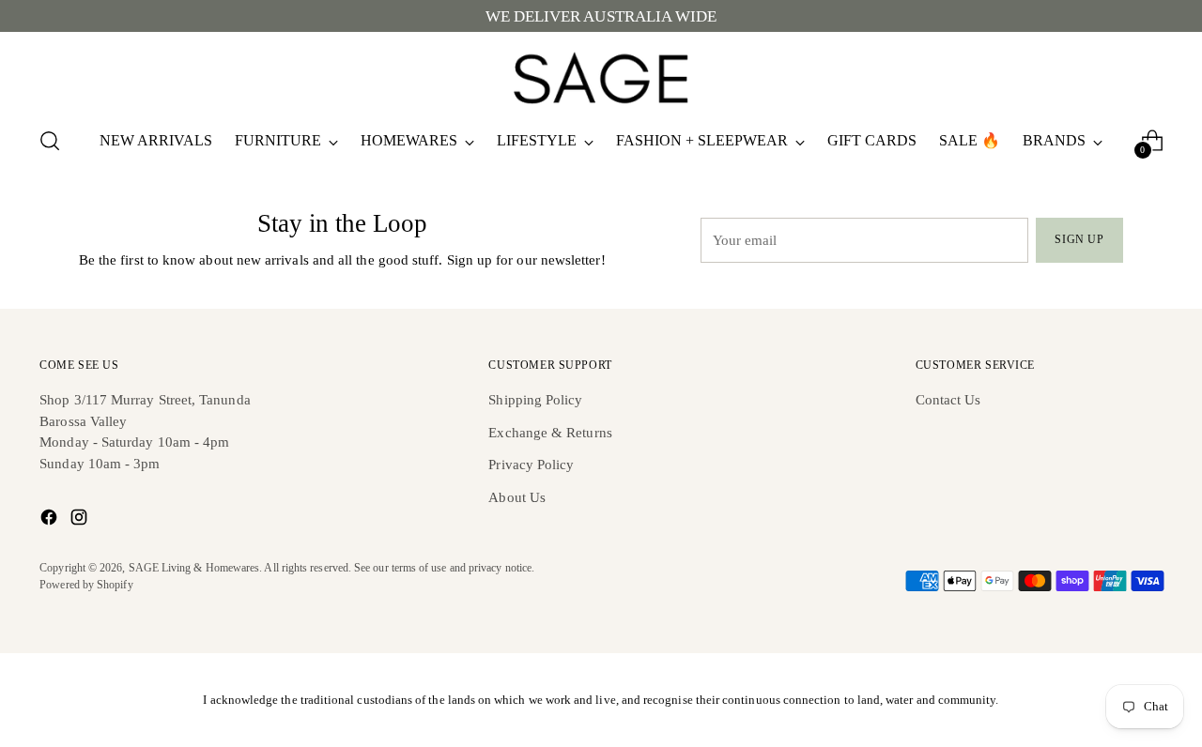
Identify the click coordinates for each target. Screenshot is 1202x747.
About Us (517, 497)
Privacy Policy (531, 464)
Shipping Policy (535, 399)
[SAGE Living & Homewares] (601, 76)
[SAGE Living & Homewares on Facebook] (50, 520)
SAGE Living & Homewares (194, 568)
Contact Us (948, 399)
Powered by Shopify (85, 585)
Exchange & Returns (549, 432)
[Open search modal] (50, 141)
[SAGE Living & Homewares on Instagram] (80, 520)
